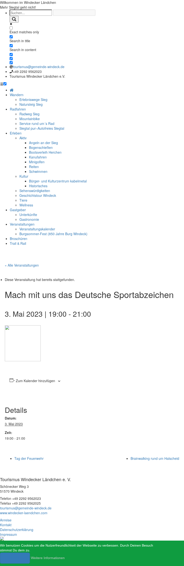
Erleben (16, 133)
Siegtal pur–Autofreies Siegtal (41, 128)
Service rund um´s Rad (36, 123)
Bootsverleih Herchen (45, 152)
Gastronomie (29, 219)
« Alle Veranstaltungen (22, 265)
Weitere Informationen (48, 558)
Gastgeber (18, 209)
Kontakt (6, 524)
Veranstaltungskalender (37, 229)
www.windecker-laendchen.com (23, 512)
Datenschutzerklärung (16, 529)
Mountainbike (29, 118)
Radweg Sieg (29, 113)
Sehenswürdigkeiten (34, 190)
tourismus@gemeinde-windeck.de (38, 66)
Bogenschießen (41, 147)
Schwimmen (38, 171)
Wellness (26, 205)
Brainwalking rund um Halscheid (155, 458)
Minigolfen (37, 161)
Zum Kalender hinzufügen (35, 380)
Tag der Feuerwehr (29, 458)
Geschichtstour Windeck (37, 195)
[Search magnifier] (14, 19)
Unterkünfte (28, 214)
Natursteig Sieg (31, 104)
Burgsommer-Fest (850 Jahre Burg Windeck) (53, 233)
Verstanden (15, 558)
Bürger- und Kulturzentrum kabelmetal (58, 181)
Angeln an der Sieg (43, 142)
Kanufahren (38, 157)
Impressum (8, 534)
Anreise (6, 520)
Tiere (23, 200)
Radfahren (18, 109)
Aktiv (23, 137)
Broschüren (18, 238)
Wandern (16, 94)
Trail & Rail (18, 243)
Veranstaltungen (22, 224)
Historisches (38, 185)
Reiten (34, 166)
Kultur (23, 176)
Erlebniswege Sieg (33, 99)
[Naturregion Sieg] (2, 538)
